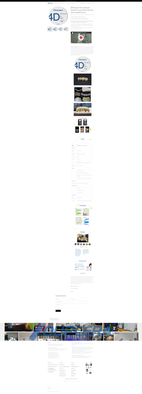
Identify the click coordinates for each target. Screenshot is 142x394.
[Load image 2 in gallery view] (55, 29)
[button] (56, 3)
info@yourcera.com (52, 369)
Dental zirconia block (62, 373)
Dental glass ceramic (62, 375)
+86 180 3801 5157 (51, 368)
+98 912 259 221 (51, 371)
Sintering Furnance (66, 366)
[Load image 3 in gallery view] (60, 29)
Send (58, 310)
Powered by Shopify (57, 391)
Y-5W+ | (62, 366)
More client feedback (71, 333)
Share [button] (72, 291)
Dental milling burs (62, 370)
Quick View (72, 375)
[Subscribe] (78, 381)
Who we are (73, 364)
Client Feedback (73, 373)
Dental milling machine (74, 366)
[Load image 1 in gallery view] (50, 29)
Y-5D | (60, 366)
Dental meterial (73, 370)
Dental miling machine (51, 391)
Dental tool (73, 368)
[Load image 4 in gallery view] (66, 29)
